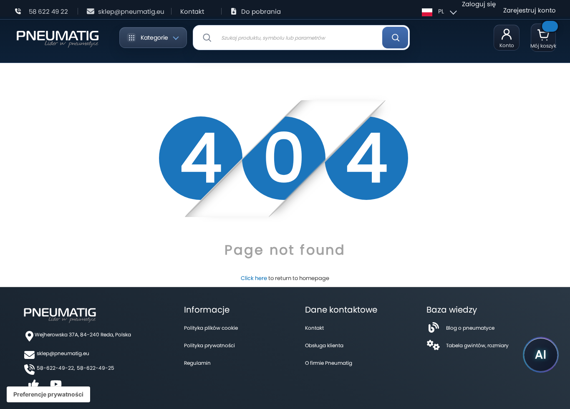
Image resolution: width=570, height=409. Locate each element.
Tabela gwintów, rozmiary (477, 345)
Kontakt (192, 11)
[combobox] (301, 37)
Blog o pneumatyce (470, 327)
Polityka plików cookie (211, 327)
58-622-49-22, (56, 367)
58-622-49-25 (95, 367)
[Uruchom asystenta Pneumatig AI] (540, 354)
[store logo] (57, 37)
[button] (438, 11)
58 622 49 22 (48, 11)
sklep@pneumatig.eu (131, 11)
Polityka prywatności (209, 345)
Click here (254, 278)
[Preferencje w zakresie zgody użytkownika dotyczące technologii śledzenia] (48, 394)
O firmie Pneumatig (328, 362)
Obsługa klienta (324, 345)
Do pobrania (261, 11)
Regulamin (197, 362)
